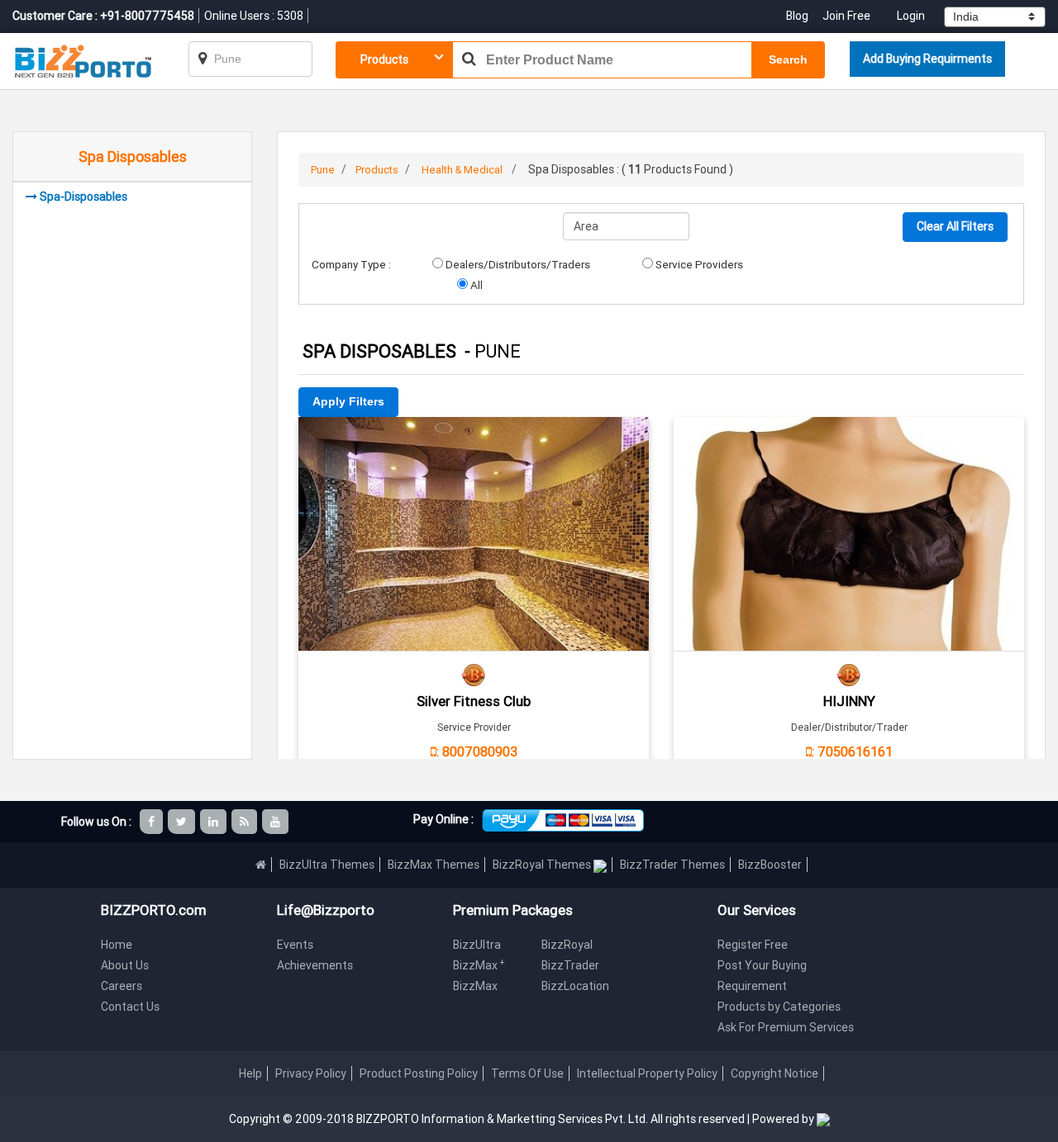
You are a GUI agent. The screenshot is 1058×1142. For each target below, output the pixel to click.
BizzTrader (570, 965)
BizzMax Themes (433, 864)
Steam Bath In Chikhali (473, 439)
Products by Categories (779, 1006)
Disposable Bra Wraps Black (848, 439)
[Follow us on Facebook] (152, 821)
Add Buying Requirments (927, 58)
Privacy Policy (310, 1073)
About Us (125, 965)
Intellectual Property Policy (647, 1073)
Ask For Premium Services (785, 1027)
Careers (121, 986)
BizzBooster (770, 864)
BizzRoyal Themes (543, 864)
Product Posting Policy (419, 1073)
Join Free (846, 15)
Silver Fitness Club (474, 701)
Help (250, 1073)
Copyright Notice (774, 1073)
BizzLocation (575, 986)
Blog (798, 15)
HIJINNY (849, 701)
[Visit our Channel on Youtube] (276, 821)
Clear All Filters (955, 226)
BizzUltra (477, 944)
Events (295, 944)
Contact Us (130, 1006)
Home (116, 944)
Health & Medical (462, 170)
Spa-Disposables (83, 196)
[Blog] (245, 821)
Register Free (752, 944)
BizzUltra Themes (326, 864)
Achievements (315, 965)
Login (911, 15)
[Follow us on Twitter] (183, 821)
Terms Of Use (527, 1073)
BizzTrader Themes (672, 864)
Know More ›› (474, 511)
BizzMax (479, 965)
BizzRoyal (567, 944)
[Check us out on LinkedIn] (214, 821)
